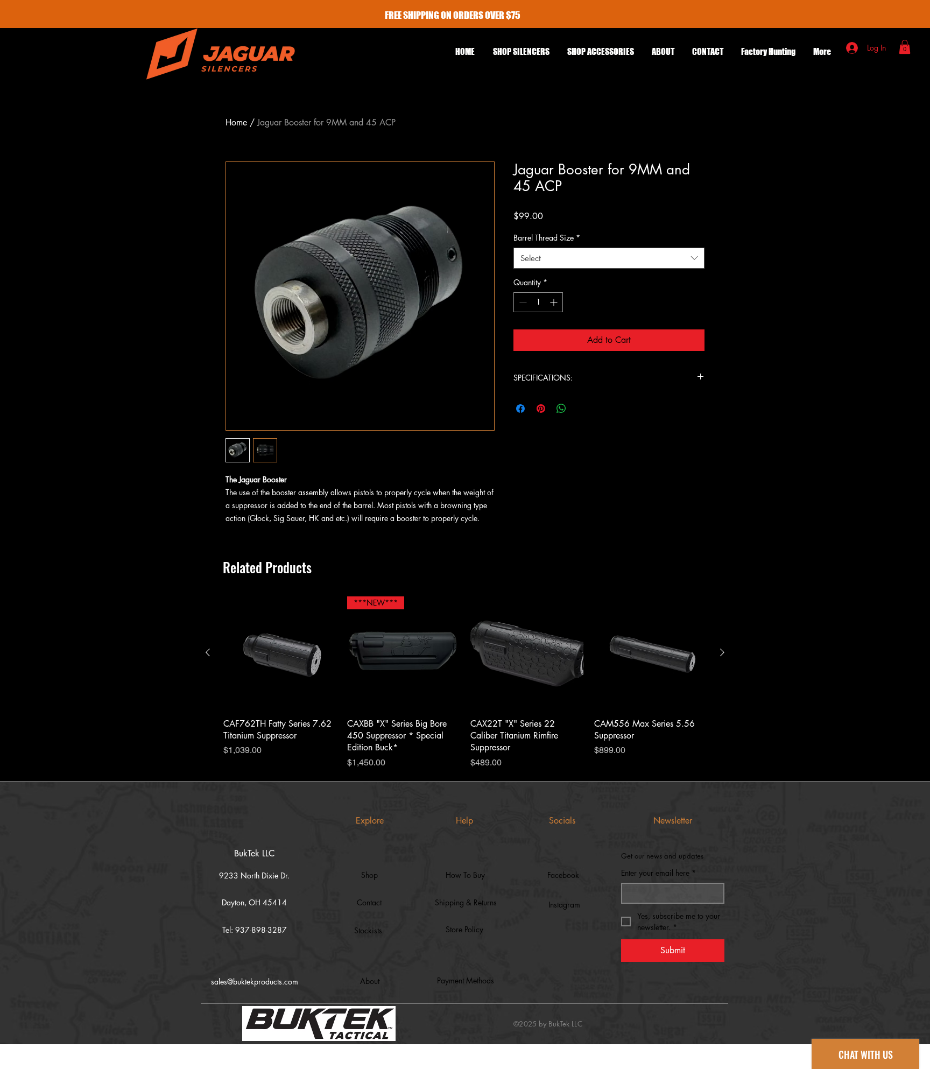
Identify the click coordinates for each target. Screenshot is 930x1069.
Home (236, 122)
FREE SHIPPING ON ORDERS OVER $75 (452, 15)
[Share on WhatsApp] (561, 408)
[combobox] (608, 258)
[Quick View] (279, 652)
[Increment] (554, 302)
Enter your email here (658, 873)
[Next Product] (722, 652)
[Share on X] (581, 408)
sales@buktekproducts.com (254, 981)
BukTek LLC (254, 853)
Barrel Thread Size (546, 238)
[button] (600, 51)
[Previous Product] (207, 652)
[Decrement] (522, 302)
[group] (465, 683)
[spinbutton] (538, 302)
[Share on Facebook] (520, 408)
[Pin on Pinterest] (540, 408)
